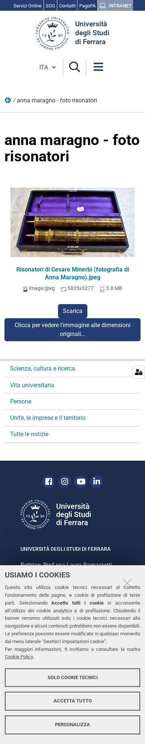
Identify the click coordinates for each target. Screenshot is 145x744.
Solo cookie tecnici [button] (73, 677)
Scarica (73, 311)
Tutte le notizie (29, 434)
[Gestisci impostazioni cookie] (138, 372)
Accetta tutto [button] (73, 701)
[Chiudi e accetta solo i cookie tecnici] (127, 583)
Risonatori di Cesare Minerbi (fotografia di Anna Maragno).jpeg (72, 273)
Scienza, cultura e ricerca (42, 368)
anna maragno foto (8, 102)
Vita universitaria (32, 385)
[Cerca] (74, 67)
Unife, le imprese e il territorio (48, 417)
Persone (20, 401)
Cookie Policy (19, 656)
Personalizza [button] (72, 724)
